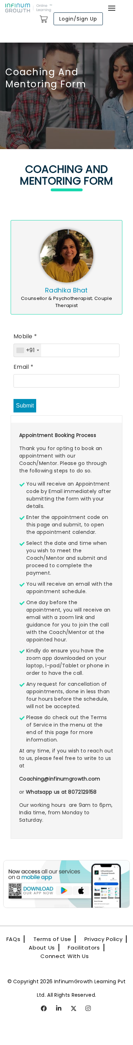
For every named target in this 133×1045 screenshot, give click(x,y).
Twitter (74, 1009)
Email (23, 367)
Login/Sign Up (78, 18)
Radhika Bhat (66, 290)
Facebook (44, 1009)
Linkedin (59, 1009)
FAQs (13, 939)
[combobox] (27, 350)
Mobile (25, 336)
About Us (42, 947)
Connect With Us (64, 956)
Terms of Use (52, 939)
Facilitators (84, 947)
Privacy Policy (103, 939)
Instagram (89, 1009)
